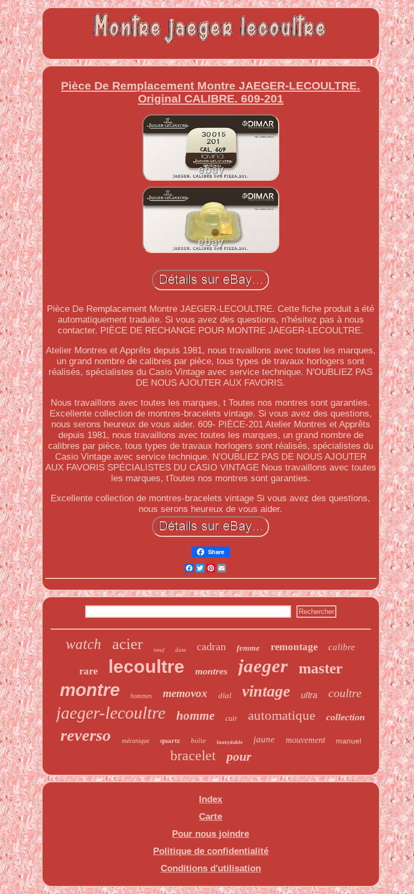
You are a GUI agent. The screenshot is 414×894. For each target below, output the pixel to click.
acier (127, 643)
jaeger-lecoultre (110, 712)
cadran (211, 646)
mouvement (305, 740)
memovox (185, 693)
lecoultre (146, 666)
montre (90, 690)
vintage (266, 691)
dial (224, 695)
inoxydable (230, 742)
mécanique (135, 741)
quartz (170, 740)
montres (211, 671)
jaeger (263, 666)
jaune (264, 739)
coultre (345, 693)
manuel (348, 740)
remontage (294, 646)
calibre (341, 647)
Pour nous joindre (210, 834)
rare (88, 671)
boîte (198, 740)
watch (83, 644)
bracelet (193, 755)
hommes (141, 696)
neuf (159, 649)
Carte (210, 816)
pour (238, 756)
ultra (309, 695)
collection (345, 717)
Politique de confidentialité (210, 851)
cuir (231, 718)
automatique (281, 715)
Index (210, 799)
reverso (85, 735)
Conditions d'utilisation (211, 868)
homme (195, 715)
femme (248, 648)
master (320, 668)
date (180, 649)
